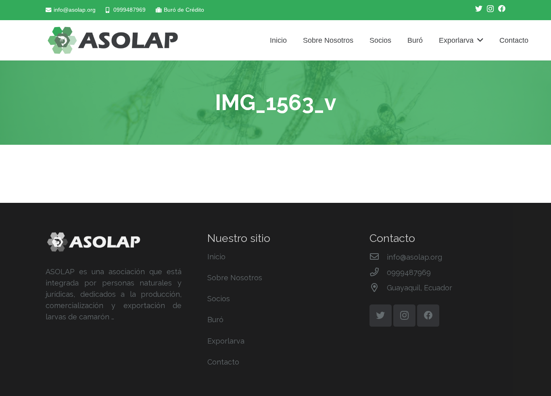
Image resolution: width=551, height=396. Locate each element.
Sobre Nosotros (234, 277)
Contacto (223, 362)
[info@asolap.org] (378, 257)
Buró (215, 319)
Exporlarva (225, 341)
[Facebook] (501, 8)
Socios (218, 298)
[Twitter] (478, 8)
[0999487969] (378, 272)
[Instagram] (490, 9)
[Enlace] (113, 40)
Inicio (216, 256)
